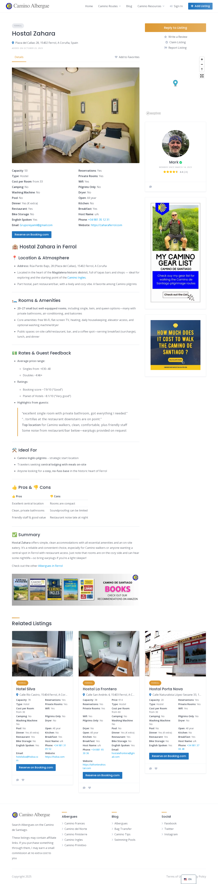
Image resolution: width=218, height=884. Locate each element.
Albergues (121, 823)
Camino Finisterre (76, 834)
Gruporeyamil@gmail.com (36, 225)
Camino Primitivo (75, 845)
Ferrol (18, 25)
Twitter (169, 829)
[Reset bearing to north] (201, 69)
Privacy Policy (197, 876)
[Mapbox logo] (153, 113)
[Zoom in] (201, 59)
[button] (175, 83)
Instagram (171, 834)
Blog (129, 6)
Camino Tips (122, 834)
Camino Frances (75, 823)
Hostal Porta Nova (166, 688)
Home (89, 6)
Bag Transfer (123, 829)
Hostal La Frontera (100, 688)
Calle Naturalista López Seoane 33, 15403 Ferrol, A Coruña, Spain (177, 695)
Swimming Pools (124, 840)
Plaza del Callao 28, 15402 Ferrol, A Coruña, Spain (46, 43)
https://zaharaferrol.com (106, 225)
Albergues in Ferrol (50, 566)
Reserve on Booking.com (32, 234)
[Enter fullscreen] (201, 75)
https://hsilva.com (55, 756)
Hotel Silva (25, 688)
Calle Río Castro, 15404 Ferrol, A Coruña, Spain (44, 695)
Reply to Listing (175, 28)
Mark (173, 162)
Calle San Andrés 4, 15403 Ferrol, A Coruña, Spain (110, 695)
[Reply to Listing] (17, 780)
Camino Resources (149, 6)
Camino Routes (108, 6)
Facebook (170, 823)
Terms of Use (175, 876)
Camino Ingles (76, 277)
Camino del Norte (76, 829)
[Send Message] (150, 187)
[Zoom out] (201, 64)
